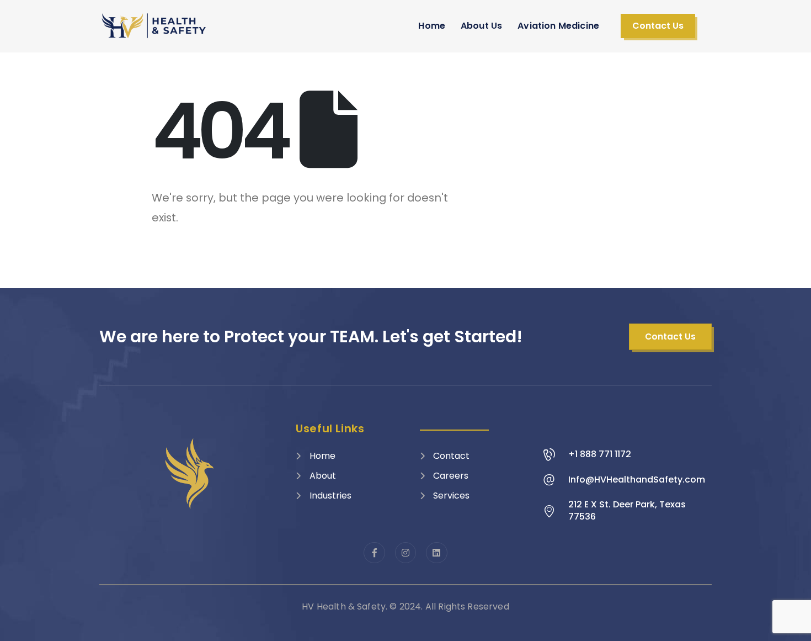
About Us (481, 25)
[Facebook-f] (374, 552)
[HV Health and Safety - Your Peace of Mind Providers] (154, 25)
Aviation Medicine (558, 25)
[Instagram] (405, 552)
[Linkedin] (436, 552)
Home (431, 25)
